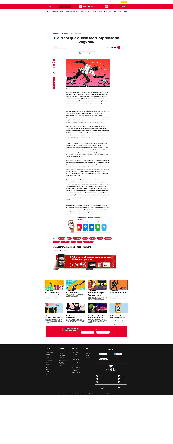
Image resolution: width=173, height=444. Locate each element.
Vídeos (47, 374)
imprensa (100, 238)
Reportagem (62, 355)
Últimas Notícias (49, 352)
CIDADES (61, 11)
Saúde (47, 359)
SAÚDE (77, 11)
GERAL (110, 11)
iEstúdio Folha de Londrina (75, 360)
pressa (79, 241)
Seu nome (83, 329)
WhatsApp (48, 350)
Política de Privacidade (77, 366)
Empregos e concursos (48, 357)
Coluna (69, 238)
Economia (48, 364)
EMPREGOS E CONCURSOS (70, 11)
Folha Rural (48, 373)
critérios (85, 238)
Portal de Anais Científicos (75, 370)
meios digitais (65, 241)
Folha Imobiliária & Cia (63, 351)
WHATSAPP (48, 11)
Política (47, 366)
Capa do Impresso (76, 350)
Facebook (88, 357)
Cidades (48, 354)
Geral (47, 369)
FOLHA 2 (89, 11)
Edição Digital (75, 352)
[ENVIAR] (111, 332)
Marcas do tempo (76, 372)
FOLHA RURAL (120, 11)
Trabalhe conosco (76, 362)
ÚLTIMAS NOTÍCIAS (55, 11)
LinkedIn (88, 353)
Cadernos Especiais (63, 360)
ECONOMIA (95, 11)
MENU (50, 6)
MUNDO (105, 11)
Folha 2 (47, 362)
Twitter (87, 359)
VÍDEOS (125, 11)
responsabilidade (88, 241)
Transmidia (61, 357)
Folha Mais (61, 353)
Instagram (88, 355)
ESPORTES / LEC (83, 11)
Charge (73, 356)
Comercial (74, 354)
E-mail (97, 329)
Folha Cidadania (62, 359)
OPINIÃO (114, 11)
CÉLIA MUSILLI (56, 33)
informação (108, 238)
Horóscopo (74, 357)
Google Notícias (88, 351)
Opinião (47, 371)
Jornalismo (56, 241)
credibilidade (77, 238)
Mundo (47, 367)
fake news (92, 238)
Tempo (73, 364)
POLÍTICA (100, 11)
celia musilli (62, 238)
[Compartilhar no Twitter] (54, 84)
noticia (73, 241)
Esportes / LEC (49, 360)
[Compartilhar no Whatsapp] (54, 86)
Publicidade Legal (76, 367)
